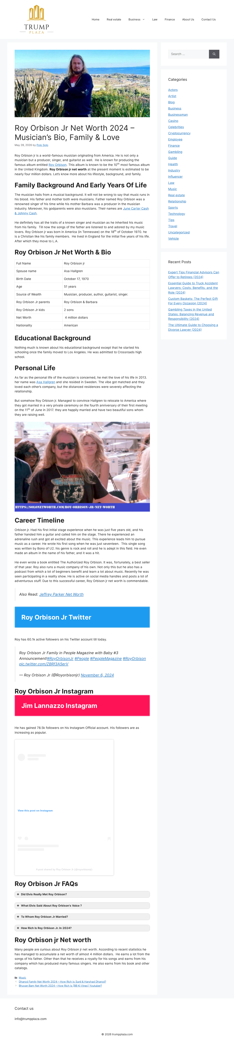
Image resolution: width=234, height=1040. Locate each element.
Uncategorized (179, 232)
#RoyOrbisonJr (60, 658)
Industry (174, 170)
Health (173, 164)
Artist (172, 96)
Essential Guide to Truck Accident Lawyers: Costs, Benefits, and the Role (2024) (193, 287)
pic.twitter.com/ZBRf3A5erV (43, 664)
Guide (172, 158)
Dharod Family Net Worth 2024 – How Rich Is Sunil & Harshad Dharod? (62, 981)
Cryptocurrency (179, 133)
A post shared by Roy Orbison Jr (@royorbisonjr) (64, 869)
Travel (172, 226)
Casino (173, 121)
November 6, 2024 (97, 675)
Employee (175, 139)
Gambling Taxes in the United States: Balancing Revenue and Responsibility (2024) (191, 314)
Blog (171, 102)
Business (134, 19)
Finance (170, 19)
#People (82, 658)
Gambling (175, 152)
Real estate (114, 19)
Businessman (178, 114)
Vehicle (173, 238)
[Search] (214, 54)
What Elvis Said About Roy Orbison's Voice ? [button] (51, 905)
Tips (171, 220)
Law (154, 19)
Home (95, 19)
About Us (188, 19)
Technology (176, 214)
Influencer (175, 176)
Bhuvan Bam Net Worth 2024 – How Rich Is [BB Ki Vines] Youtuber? (60, 985)
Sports (173, 207)
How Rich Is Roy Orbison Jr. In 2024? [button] (46, 928)
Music (22, 977)
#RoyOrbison (134, 658)
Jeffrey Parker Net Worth (61, 594)
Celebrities (176, 127)
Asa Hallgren (45, 382)
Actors (173, 90)
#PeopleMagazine (106, 658)
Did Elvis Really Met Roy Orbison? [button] (44, 894)
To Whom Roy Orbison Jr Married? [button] (44, 916)
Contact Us (208, 19)
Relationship (177, 201)
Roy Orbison (58, 165)
